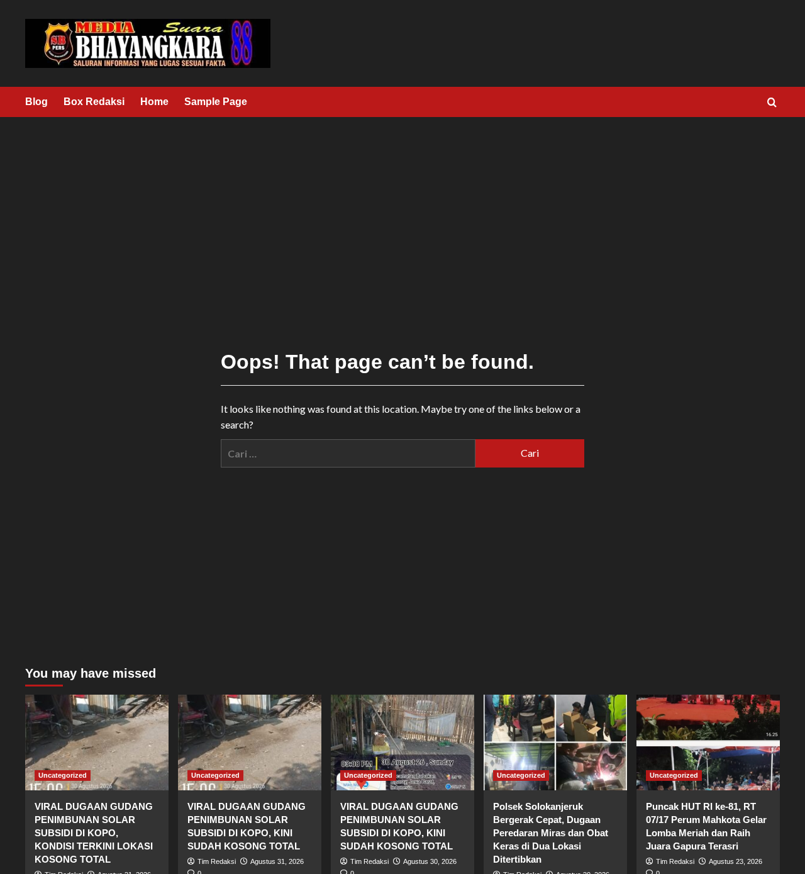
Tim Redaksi (216, 861)
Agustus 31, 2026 (277, 861)
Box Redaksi (94, 101)
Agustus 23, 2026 (735, 861)
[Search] (772, 103)
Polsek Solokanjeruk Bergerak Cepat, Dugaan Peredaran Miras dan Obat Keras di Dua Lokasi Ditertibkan (550, 833)
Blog (36, 101)
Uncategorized (62, 775)
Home (154, 101)
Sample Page (215, 101)
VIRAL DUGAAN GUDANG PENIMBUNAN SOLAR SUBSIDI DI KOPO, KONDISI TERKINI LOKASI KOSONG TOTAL (94, 833)
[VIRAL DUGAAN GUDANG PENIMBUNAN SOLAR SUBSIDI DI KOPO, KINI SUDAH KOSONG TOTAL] (249, 742)
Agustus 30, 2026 (430, 861)
